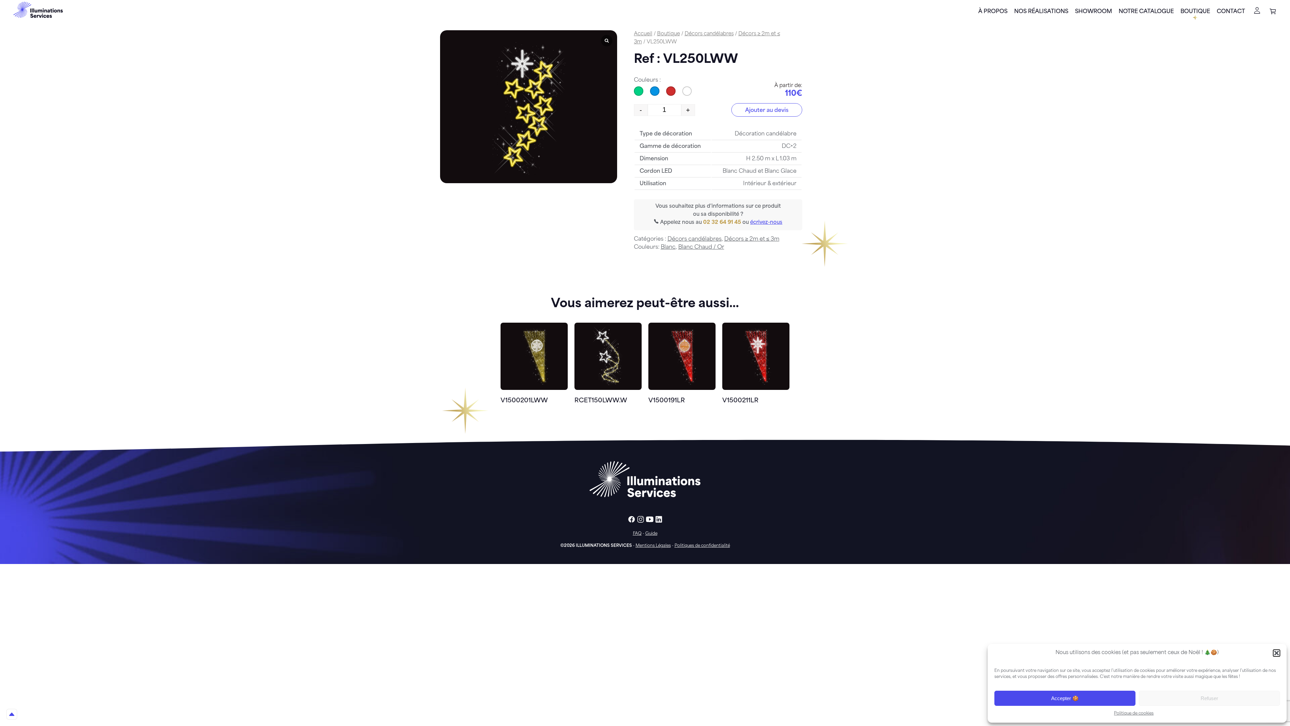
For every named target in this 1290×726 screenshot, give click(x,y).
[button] (1276, 653)
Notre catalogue (1146, 11)
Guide (651, 534)
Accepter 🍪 (1065, 698)
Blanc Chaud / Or (701, 247)
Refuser (1209, 698)
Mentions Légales (653, 546)
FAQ (637, 534)
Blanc (668, 247)
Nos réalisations (1041, 11)
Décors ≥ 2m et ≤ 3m (751, 239)
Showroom (1093, 11)
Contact (1231, 11)
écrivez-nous (766, 222)
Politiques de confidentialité (702, 546)
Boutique (1195, 11)
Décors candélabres (709, 34)
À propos (992, 11)
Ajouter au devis (766, 110)
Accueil (643, 34)
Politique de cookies (1134, 714)
